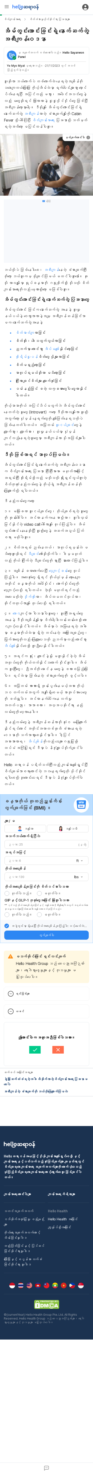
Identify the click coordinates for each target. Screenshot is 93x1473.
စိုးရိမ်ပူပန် (26, 356)
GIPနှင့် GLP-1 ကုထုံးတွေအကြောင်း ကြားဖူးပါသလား (37, 900)
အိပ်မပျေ (51, 349)
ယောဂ (16, 613)
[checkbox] (6, 925)
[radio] (7, 893)
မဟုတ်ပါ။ (52, 893)
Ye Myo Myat (16, 65)
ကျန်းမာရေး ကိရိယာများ (61, 1194)
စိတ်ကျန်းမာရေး (12, 19)
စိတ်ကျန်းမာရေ (43, 120)
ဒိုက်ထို (29, 596)
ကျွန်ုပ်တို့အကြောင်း (59, 1227)
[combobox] (78, 860)
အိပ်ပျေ (9, 645)
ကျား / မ (10, 821)
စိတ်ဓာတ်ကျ (24, 332)
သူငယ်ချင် (64, 425)
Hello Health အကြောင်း (63, 1219)
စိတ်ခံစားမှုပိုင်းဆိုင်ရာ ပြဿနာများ (49, 19)
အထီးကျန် (31, 113)
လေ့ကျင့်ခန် (58, 570)
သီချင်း (33, 553)
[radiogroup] (46, 828)
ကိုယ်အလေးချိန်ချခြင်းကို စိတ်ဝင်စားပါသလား (36, 886)
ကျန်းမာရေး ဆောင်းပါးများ (17, 1194)
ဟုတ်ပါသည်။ (21, 893)
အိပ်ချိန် (35, 741)
